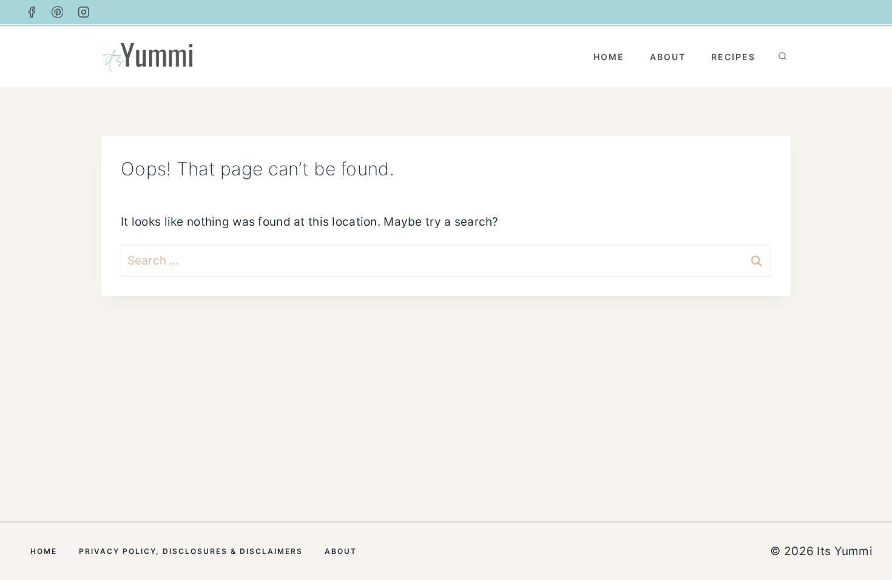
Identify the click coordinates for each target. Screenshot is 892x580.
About (668, 57)
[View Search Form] (782, 57)
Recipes (733, 57)
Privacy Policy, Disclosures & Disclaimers (191, 551)
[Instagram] (84, 12)
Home (608, 57)
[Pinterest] (58, 12)
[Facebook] (31, 12)
